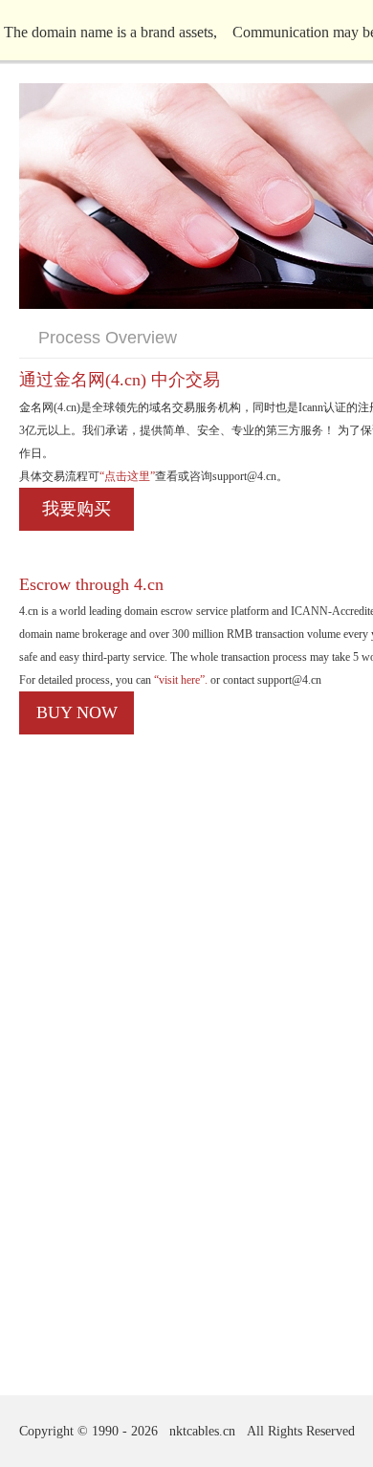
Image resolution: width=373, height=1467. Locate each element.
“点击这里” (127, 476)
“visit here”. (179, 680)
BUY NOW (77, 712)
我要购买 (76, 508)
